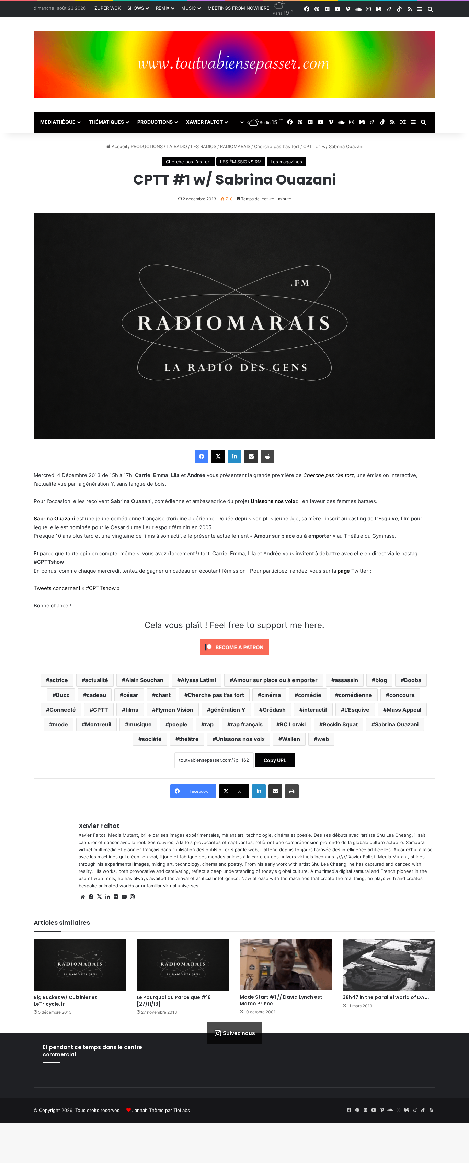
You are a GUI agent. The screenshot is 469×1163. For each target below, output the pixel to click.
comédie (309, 694)
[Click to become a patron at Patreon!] (234, 657)
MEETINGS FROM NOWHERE (238, 8)
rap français (247, 724)
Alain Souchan (144, 680)
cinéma (271, 694)
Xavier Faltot (99, 825)
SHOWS (135, 8)
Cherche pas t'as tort (276, 146)
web (323, 739)
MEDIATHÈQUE (58, 122)
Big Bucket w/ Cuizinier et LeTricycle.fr (65, 1000)
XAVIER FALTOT (204, 122)
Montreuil (98, 724)
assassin (346, 680)
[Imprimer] (267, 456)
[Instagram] (132, 897)
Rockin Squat (340, 724)
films (131, 709)
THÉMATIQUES (106, 122)
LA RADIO (177, 146)
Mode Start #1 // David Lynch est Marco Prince (281, 1000)
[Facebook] (201, 456)
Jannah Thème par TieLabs (161, 1110)
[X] (218, 456)
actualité (96, 680)
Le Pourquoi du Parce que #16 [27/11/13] (174, 1000)
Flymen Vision (174, 709)
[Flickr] (116, 897)
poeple (178, 724)
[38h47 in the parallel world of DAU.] (389, 965)
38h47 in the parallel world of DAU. (386, 997)
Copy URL (275, 760)
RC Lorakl (293, 724)
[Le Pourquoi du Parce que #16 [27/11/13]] (183, 965)
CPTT (100, 709)
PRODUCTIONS (155, 122)
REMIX (162, 8)
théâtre (189, 739)
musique (140, 724)
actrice (58, 680)
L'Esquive (356, 709)
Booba (412, 680)
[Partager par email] (251, 456)
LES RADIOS (203, 146)
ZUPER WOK (107, 8)
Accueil (118, 146)
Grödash (274, 709)
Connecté (62, 709)
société (152, 739)
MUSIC (188, 8)
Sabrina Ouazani (397, 724)
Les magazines (286, 161)
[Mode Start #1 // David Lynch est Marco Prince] (286, 964)
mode (60, 724)
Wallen (291, 739)
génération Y (227, 709)
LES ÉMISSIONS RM (241, 161)
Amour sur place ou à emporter (275, 680)
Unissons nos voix (240, 739)
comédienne (355, 694)
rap (209, 724)
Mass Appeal (404, 709)
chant (163, 694)
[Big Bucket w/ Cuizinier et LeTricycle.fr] (80, 965)
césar (130, 694)
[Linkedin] (234, 456)
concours (402, 694)
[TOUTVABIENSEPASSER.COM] (234, 64)
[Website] (83, 897)
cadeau (96, 694)
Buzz (62, 694)
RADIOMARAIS (235, 146)
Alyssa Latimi (198, 680)
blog (381, 680)
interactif (315, 709)
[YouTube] (124, 897)
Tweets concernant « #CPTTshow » (77, 588)
